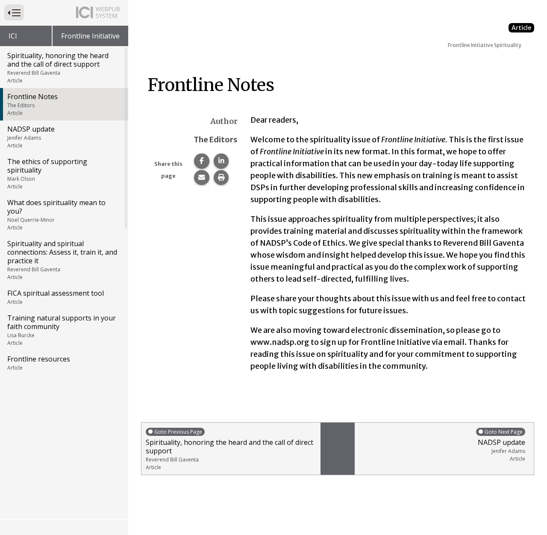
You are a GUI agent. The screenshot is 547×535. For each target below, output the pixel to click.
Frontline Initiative (90, 36)
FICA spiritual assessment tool (55, 297)
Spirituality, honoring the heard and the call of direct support (58, 67)
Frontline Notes (32, 104)
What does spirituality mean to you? (56, 214)
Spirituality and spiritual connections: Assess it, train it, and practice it (62, 260)
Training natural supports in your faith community (61, 330)
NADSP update (31, 136)
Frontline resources (38, 362)
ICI (13, 36)
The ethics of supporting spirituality (47, 173)
